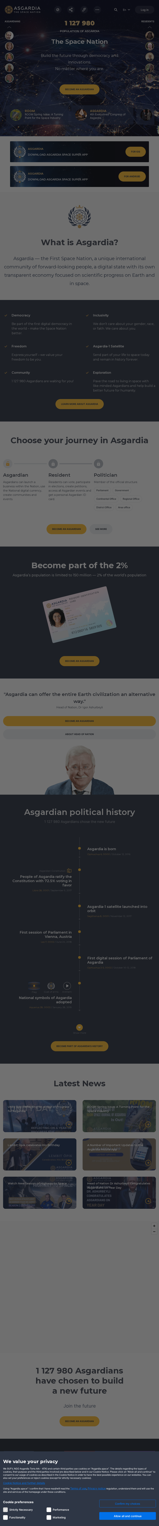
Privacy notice (97, 1488)
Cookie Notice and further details (24, 1483)
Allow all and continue (128, 1516)
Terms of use (78, 1488)
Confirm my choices (127, 1503)
